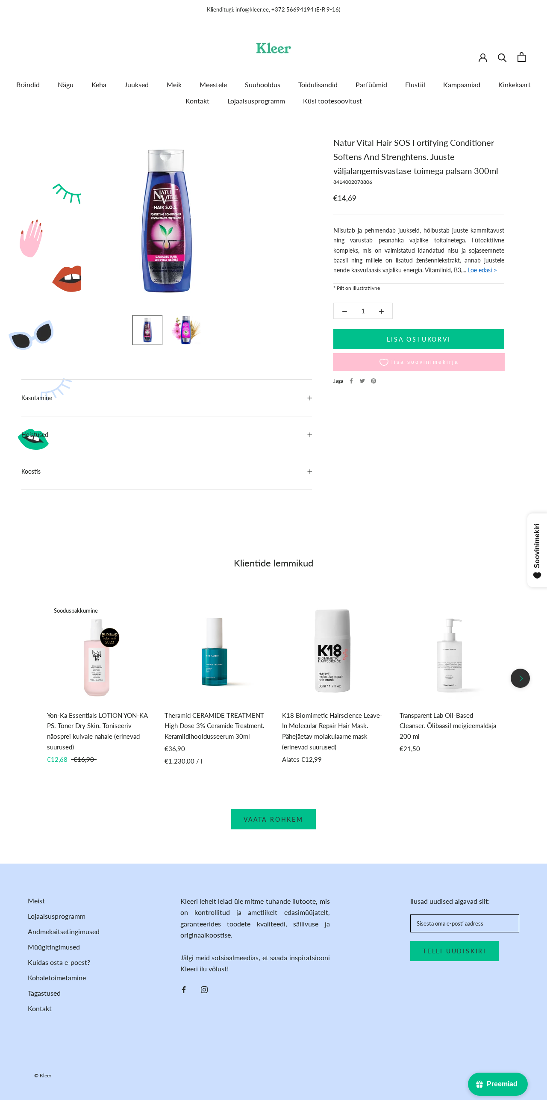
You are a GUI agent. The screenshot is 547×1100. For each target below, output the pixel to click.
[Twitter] (362, 380)
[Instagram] (204, 988)
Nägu (66, 84)
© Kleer (42, 1075)
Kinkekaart (514, 84)
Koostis (31, 471)
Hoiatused (34, 434)
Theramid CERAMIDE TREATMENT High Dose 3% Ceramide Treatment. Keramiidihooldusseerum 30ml (215, 725)
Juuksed (136, 84)
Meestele (213, 84)
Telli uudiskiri (454, 951)
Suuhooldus (262, 84)
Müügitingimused (54, 947)
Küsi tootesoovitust (332, 101)
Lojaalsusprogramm (256, 101)
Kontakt (197, 101)
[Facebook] (351, 380)
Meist (36, 901)
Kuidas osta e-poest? (59, 962)
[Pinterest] (373, 380)
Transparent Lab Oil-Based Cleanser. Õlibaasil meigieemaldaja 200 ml (448, 725)
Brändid (28, 84)
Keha (98, 84)
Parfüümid (371, 84)
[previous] (26, 678)
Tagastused (44, 993)
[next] (520, 678)
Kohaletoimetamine (57, 977)
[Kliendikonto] (483, 57)
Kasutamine (36, 397)
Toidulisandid (318, 84)
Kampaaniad (461, 84)
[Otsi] (502, 57)
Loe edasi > (481, 270)
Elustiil (415, 84)
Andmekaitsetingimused (64, 931)
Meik (174, 84)
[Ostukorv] (522, 57)
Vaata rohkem (273, 819)
